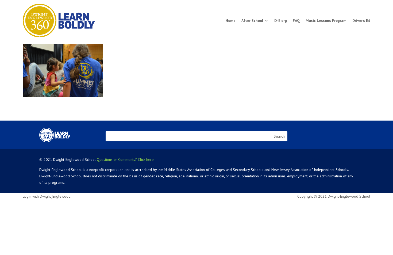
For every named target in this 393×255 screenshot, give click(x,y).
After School (252, 20)
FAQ (296, 20)
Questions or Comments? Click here (125, 159)
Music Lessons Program (326, 20)
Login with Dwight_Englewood (47, 196)
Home (231, 20)
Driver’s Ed (361, 20)
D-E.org (280, 20)
